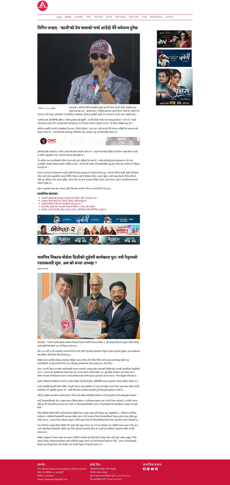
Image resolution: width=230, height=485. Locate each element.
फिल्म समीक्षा (120, 17)
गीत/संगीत (98, 17)
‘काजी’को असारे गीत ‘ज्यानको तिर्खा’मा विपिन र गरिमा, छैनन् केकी (68, 207)
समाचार (68, 17)
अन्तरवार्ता (169, 17)
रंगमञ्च (144, 17)
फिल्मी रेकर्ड (134, 17)
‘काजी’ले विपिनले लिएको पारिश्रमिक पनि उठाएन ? (61, 204)
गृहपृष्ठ (59, 17)
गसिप (88, 17)
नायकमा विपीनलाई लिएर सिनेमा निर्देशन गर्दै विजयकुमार (63, 201)
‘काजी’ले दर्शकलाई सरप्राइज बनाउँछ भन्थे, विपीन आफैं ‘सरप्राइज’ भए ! (69, 198)
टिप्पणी (109, 17)
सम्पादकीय (78, 17)
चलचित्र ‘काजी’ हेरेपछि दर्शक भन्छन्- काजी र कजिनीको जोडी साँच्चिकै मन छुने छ (73, 210)
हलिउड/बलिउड (156, 17)
